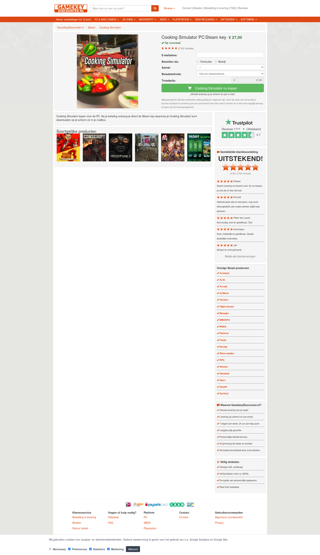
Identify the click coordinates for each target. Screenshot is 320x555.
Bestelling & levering (216, 8)
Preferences (79, 549)
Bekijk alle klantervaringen (240, 256)
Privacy (219, 522)
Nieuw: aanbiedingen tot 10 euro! (73, 19)
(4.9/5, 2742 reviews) (240, 173)
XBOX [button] (163, 19)
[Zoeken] (155, 8)
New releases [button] (205, 19)
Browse (168, 8)
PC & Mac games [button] (106, 19)
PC (145, 517)
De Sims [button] (128, 19)
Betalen (198, 8)
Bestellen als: (170, 61)
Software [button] (248, 19)
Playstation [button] (181, 19)
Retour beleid (80, 528)
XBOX (147, 522)
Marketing (117, 549)
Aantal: (166, 67)
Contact (186, 8)
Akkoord (133, 549)
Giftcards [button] (228, 19)
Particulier (206, 61)
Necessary (59, 549)
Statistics (98, 549)
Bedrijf (222, 61)
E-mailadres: (169, 55)
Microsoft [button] (146, 19)
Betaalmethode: (172, 74)
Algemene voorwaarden (229, 517)
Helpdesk (113, 517)
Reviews (243, 8)
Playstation (150, 528)
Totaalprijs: (169, 80)
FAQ (233, 8)
